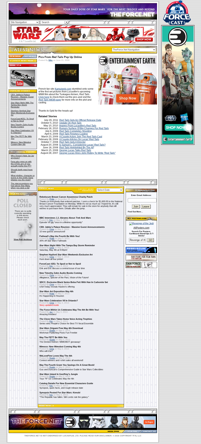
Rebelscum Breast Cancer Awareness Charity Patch (66, 197)
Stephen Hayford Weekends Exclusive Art (23, 113)
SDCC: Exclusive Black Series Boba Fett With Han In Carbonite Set (73, 282)
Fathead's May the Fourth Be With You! (59, 236)
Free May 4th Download (61, 328)
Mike (50, 60)
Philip (51, 199)
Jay (51, 312)
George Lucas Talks (75, 150)
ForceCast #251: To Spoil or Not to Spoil (22, 120)
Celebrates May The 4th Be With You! (69, 310)
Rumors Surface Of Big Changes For (84, 128)
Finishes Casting (73, 133)
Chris (51, 229)
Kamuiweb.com (63, 88)
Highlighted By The (76, 147)
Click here (43, 97)
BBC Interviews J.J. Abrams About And (65, 218)
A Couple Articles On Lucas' (79, 139)
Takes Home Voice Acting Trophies (65, 319)
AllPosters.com (141, 227)
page (49, 99)
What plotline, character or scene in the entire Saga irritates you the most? (23, 177)
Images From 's (77, 125)
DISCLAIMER (105, 436)
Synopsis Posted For (59, 392)
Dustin (52, 330)
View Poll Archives (23, 239)
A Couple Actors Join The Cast (80, 136)
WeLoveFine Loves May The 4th (55, 356)
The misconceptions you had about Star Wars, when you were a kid (22, 185)
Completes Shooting (75, 131)
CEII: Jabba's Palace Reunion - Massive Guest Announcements (22, 97)
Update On (70, 123)
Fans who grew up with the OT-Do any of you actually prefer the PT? (21, 163)
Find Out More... (135, 212)
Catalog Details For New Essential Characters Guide (66, 383)
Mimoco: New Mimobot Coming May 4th (21, 143)
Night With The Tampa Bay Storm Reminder (22, 105)
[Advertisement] (98, 171)
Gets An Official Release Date (80, 120)
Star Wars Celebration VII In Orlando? (58, 300)
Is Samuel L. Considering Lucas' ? (82, 144)
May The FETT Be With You (53, 337)
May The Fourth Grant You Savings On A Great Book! (67, 365)
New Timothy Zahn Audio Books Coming (22, 125)
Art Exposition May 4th (56, 291)
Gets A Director (72, 142)
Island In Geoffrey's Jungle (58, 374)
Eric (51, 220)
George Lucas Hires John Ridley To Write (87, 153)
